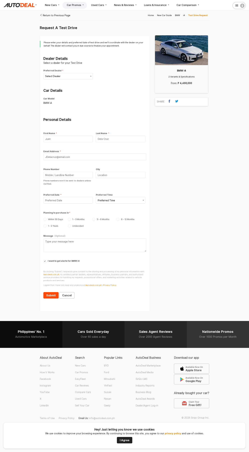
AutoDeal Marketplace (148, 365)
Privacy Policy (67, 418)
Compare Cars (83, 392)
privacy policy (173, 433)
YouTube (45, 392)
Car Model (49, 98)
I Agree (124, 440)
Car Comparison (187, 5)
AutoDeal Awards (145, 398)
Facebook (45, 379)
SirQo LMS (141, 379)
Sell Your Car (82, 405)
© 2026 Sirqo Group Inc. (195, 417)
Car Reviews (82, 385)
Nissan (107, 398)
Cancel (67, 295)
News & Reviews (124, 5)
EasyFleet (80, 379)
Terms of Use (47, 418)
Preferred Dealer (52, 70)
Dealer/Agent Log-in (147, 405)
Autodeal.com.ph (51, 274)
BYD (106, 365)
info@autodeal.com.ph (102, 418)
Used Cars (98, 5)
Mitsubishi (109, 379)
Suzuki (107, 392)
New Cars (51, 5)
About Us (45, 365)
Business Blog (143, 392)
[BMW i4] (181, 50)
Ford (106, 372)
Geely (107, 405)
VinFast (108, 385)
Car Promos (74, 5)
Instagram (45, 385)
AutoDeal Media (144, 372)
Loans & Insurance (155, 5)
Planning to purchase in (56, 212)
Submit (51, 295)
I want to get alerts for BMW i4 (63, 261)
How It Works (47, 372)
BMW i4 (181, 70)
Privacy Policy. (110, 285)
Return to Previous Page (56, 15)
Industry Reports (145, 385)
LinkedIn (44, 405)
